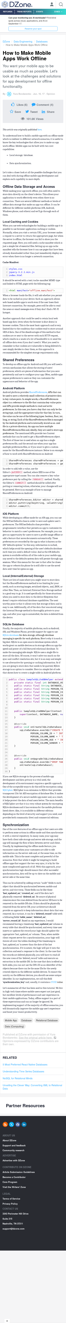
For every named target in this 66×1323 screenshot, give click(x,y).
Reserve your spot (33, 28)
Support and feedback (14, 1145)
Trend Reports (24, 11)
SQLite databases (11, 635)
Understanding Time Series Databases (23, 1071)
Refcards (7, 11)
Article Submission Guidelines (19, 1172)
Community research (13, 1150)
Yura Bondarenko (22, 93)
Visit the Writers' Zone (14, 1187)
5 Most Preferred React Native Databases (25, 1064)
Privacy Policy (10, 1203)
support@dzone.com (14, 1228)
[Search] (61, 4)
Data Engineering (23, 41)
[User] (51, 4)
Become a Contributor (14, 1177)
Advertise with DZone (14, 1160)
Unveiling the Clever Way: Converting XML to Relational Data (32, 1086)
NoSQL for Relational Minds (17, 1078)
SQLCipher (8, 790)
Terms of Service (11, 1198)
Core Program (10, 1182)
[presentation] (35, 272)
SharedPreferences (38, 392)
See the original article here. (36, 1038)
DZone (6, 41)
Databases (42, 41)
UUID (54, 982)
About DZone (9, 1140)
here (40, 129)
